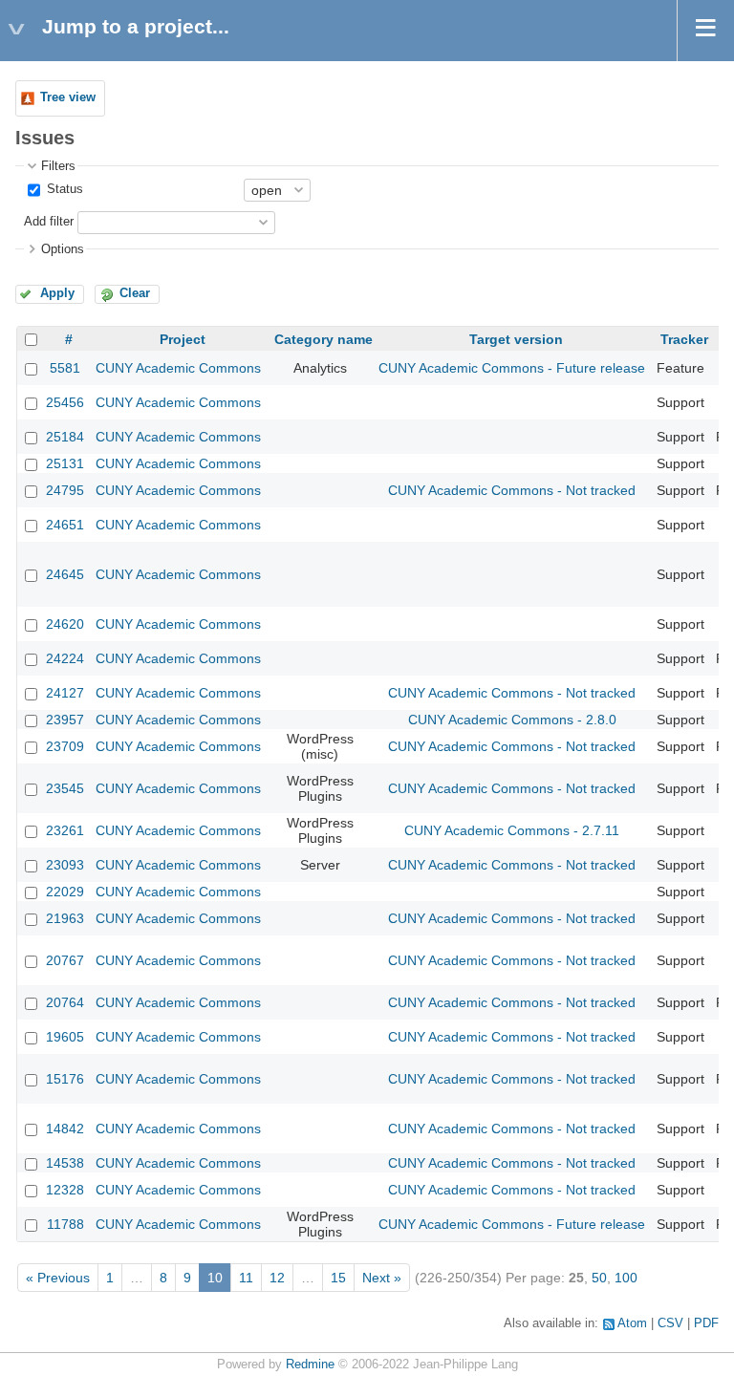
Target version (516, 339)
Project (182, 339)
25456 (65, 402)
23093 (65, 864)
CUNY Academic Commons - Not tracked (512, 490)
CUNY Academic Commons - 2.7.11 (511, 830)
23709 (65, 746)
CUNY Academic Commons (178, 368)
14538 (65, 1163)
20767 (65, 960)
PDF (706, 1323)
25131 (65, 463)
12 (277, 1277)
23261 (65, 830)
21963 (65, 918)
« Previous (58, 1277)
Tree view (68, 97)
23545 (65, 788)
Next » (381, 1277)
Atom (632, 1323)
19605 (65, 1036)
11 (246, 1277)
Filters (58, 166)
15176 (65, 1078)
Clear (134, 293)
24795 (65, 490)
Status (63, 189)
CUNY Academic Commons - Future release (511, 368)
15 (338, 1277)
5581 (65, 368)
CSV (670, 1323)
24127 (65, 692)
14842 (65, 1128)
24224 (65, 658)
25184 (65, 436)
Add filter (49, 221)
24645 (65, 574)
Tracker (684, 339)
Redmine (310, 1364)
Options (62, 249)
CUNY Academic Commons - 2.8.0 (512, 719)
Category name (323, 339)
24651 (65, 524)
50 (599, 1277)
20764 (65, 1002)
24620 (65, 624)
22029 (65, 891)
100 (626, 1277)
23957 (65, 719)
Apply (57, 293)
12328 (65, 1189)
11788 (65, 1224)
